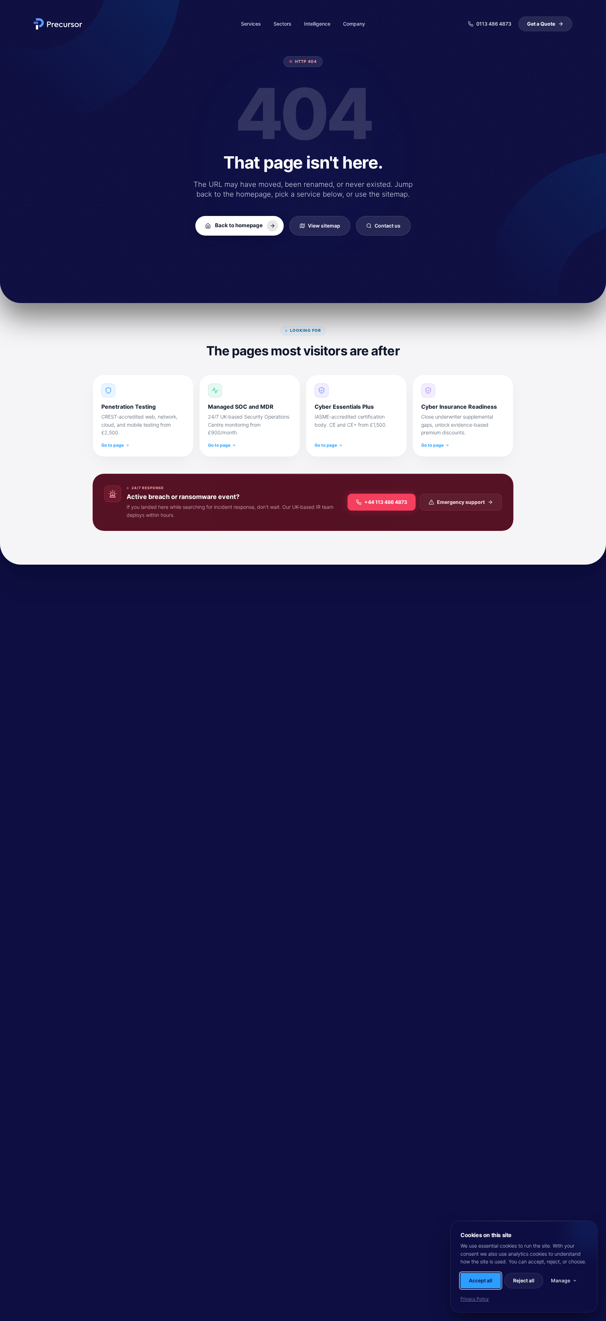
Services (251, 24)
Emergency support (461, 502)
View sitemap (324, 226)
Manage (560, 1280)
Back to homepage (239, 225)
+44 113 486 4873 (385, 502)
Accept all (480, 1280)
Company (354, 24)
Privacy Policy (474, 1298)
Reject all (523, 1280)
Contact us (387, 226)
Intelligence (317, 24)
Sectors (282, 24)
